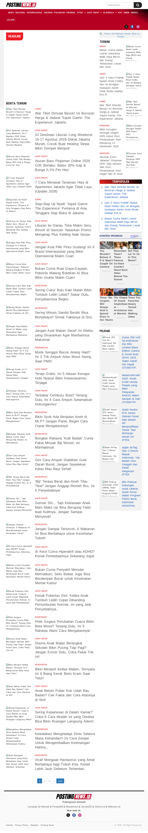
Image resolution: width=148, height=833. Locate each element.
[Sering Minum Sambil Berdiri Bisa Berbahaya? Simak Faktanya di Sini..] (19, 314)
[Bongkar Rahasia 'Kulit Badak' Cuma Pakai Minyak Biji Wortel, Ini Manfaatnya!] (19, 441)
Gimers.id (100, 806)
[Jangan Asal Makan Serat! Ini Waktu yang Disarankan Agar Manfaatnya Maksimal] (19, 333)
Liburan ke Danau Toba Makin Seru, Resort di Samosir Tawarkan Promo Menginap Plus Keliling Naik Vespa (63, 229)
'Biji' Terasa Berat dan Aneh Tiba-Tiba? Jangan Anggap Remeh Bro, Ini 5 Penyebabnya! (65, 485)
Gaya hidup (93, 13)
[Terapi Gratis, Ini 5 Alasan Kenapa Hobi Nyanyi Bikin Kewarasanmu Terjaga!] (19, 376)
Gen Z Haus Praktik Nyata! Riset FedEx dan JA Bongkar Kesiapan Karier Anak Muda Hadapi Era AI (120, 207)
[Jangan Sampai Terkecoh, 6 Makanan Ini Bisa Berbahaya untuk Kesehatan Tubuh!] (19, 531)
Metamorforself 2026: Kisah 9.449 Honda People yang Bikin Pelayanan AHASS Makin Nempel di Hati (131, 387)
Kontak (9, 825)
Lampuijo (33, 806)
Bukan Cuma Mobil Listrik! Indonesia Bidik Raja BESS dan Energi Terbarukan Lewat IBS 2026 (120, 223)
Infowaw (45, 806)
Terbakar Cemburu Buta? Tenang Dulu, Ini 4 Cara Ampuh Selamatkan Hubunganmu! (63, 399)
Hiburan (48, 13)
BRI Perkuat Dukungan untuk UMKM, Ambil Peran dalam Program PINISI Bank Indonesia (131, 492)
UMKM (127, 13)
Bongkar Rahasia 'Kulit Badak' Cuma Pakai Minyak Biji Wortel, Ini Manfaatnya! (64, 442)
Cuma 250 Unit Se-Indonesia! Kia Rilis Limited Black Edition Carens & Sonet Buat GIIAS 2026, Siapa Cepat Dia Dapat (131, 351)
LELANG (11, 20)
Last (60, 781)
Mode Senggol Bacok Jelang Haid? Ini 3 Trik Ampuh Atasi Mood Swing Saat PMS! (63, 356)
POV (120, 13)
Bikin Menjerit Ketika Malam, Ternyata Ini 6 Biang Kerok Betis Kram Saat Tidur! (65, 673)
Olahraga (108, 13)
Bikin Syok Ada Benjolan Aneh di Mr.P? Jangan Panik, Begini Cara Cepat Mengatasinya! (61, 421)
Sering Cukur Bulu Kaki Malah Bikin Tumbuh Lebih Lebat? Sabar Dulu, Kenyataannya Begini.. (63, 294)
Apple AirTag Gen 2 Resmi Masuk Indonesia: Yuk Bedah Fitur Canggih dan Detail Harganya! (131, 459)
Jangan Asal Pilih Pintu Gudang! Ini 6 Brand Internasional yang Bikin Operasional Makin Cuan (64, 251)
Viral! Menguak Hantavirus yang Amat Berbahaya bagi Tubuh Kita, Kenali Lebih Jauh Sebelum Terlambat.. (65, 764)
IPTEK (80, 13)
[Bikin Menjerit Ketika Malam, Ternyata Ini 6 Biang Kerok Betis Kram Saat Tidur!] (19, 671)
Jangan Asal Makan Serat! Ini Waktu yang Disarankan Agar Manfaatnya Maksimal (64, 335)
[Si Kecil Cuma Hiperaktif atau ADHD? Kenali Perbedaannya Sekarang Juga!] (19, 553)
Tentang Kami (47, 825)
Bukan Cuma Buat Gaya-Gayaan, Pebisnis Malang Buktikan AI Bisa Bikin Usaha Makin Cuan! (61, 273)
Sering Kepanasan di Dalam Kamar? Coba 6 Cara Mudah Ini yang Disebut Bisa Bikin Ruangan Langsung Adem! (64, 716)
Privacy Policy (21, 825)
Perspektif (57, 806)
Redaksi (34, 825)
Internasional (34, 13)
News (11, 13)
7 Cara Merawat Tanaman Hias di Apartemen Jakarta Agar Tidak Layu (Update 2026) (63, 186)
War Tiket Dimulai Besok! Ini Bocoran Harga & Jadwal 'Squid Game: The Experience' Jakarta (64, 117)
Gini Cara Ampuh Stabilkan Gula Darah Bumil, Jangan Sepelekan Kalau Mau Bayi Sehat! (60, 464)
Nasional (20, 13)
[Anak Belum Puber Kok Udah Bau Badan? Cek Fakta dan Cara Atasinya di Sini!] (19, 693)
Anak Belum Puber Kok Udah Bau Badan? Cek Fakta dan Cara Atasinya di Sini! (65, 695)
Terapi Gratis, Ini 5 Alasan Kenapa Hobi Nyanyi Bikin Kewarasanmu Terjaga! (62, 378)
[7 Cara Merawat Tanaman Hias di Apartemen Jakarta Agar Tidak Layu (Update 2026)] (19, 185)
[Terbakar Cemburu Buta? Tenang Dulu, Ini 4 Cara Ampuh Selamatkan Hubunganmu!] (19, 397)
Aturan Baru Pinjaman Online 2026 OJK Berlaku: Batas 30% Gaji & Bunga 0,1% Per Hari (62, 165)
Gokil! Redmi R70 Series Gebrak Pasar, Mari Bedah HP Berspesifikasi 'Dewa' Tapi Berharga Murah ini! (130, 423)
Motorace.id (114, 806)
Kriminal (71, 13)
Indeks (134, 13)
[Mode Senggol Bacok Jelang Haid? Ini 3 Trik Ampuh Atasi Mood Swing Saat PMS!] (19, 354)
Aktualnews (72, 806)
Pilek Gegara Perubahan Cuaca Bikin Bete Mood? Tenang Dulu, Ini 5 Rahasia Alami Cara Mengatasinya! (64, 626)
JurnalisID (86, 806)
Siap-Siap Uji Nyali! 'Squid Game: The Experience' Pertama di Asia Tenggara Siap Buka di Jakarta (61, 208)
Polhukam (59, 13)
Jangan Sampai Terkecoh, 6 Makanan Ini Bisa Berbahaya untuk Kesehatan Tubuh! (65, 533)
